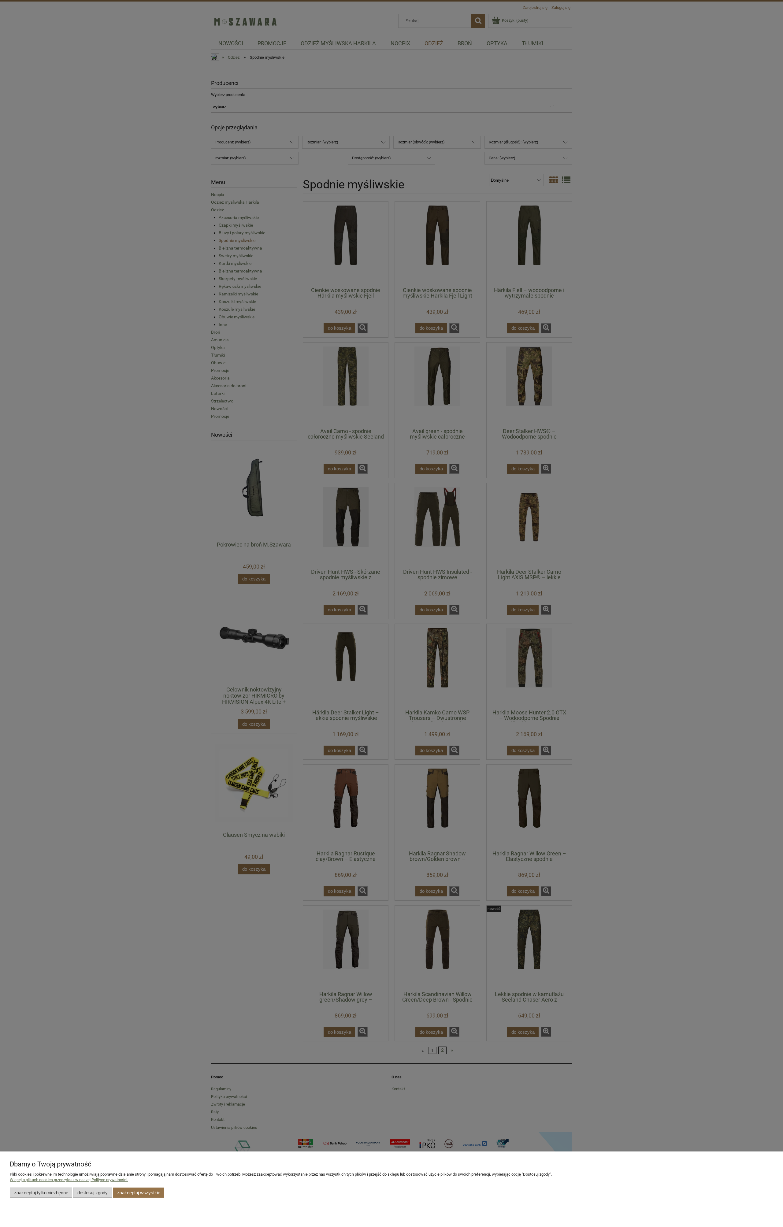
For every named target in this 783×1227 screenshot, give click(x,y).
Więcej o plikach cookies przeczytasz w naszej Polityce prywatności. (69, 1179)
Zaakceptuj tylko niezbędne (41, 1192)
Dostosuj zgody (92, 1192)
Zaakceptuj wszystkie (138, 1192)
